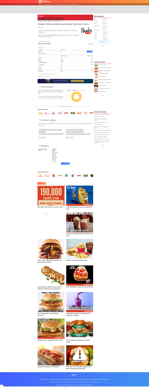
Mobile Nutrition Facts (104, 379)
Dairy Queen (105, 23)
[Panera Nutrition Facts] (72, 113)
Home (41, 379)
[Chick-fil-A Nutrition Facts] (47, 113)
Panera (104, 30)
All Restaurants (102, 41)
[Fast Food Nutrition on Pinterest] (73, 375)
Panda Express (97, 30)
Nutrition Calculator (49, 4)
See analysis (89, 51)
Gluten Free (63, 4)
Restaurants (41, 4)
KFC (95, 27)
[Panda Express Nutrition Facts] (72, 176)
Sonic (95, 34)
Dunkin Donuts (97, 25)
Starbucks (104, 34)
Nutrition (41, 19)
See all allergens (65, 163)
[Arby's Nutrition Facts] (53, 113)
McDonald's (105, 27)
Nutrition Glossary (67, 379)
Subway (95, 36)
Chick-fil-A (96, 21)
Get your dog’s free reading (77, 81)
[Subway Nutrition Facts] (60, 176)
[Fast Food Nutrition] (44, 1)
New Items (57, 4)
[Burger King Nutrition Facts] (53, 176)
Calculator (46, 19)
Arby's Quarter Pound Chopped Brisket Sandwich (101, 127)
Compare (90, 43)
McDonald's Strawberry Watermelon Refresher (101, 119)
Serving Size (40, 49)
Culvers (95, 23)
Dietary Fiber (41, 64)
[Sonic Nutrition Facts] (60, 113)
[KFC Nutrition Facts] (66, 113)
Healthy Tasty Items (94, 379)
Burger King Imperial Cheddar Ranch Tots (102, 134)
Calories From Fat (42, 53)
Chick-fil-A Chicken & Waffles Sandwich (101, 114)
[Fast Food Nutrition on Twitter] (75, 375)
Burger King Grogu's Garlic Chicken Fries (101, 132)
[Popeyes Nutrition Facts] (79, 113)
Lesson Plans (73, 4)
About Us (87, 379)
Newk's (49, 76)
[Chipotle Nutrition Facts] (92, 113)
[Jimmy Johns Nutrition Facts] (92, 176)
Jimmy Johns (105, 25)
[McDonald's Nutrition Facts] (40, 113)
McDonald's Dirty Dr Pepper (99, 116)
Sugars (40, 66)
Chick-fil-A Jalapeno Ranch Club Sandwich (101, 139)
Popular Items (53, 19)
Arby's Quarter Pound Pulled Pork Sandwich (102, 130)
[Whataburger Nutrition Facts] (85, 113)
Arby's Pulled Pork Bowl (98, 124)
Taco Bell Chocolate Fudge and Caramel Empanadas (101, 142)
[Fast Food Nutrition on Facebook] (70, 375)
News (68, 4)
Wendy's (95, 38)
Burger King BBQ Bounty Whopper (100, 136)
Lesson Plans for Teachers (78, 379)
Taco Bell (104, 36)
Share (41, 27)
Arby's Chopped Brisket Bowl (99, 122)
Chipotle (104, 21)
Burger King (105, 18)
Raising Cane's (105, 32)
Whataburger (105, 38)
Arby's (95, 18)
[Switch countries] (78, 4)
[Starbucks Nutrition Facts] (66, 176)
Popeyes (95, 32)
